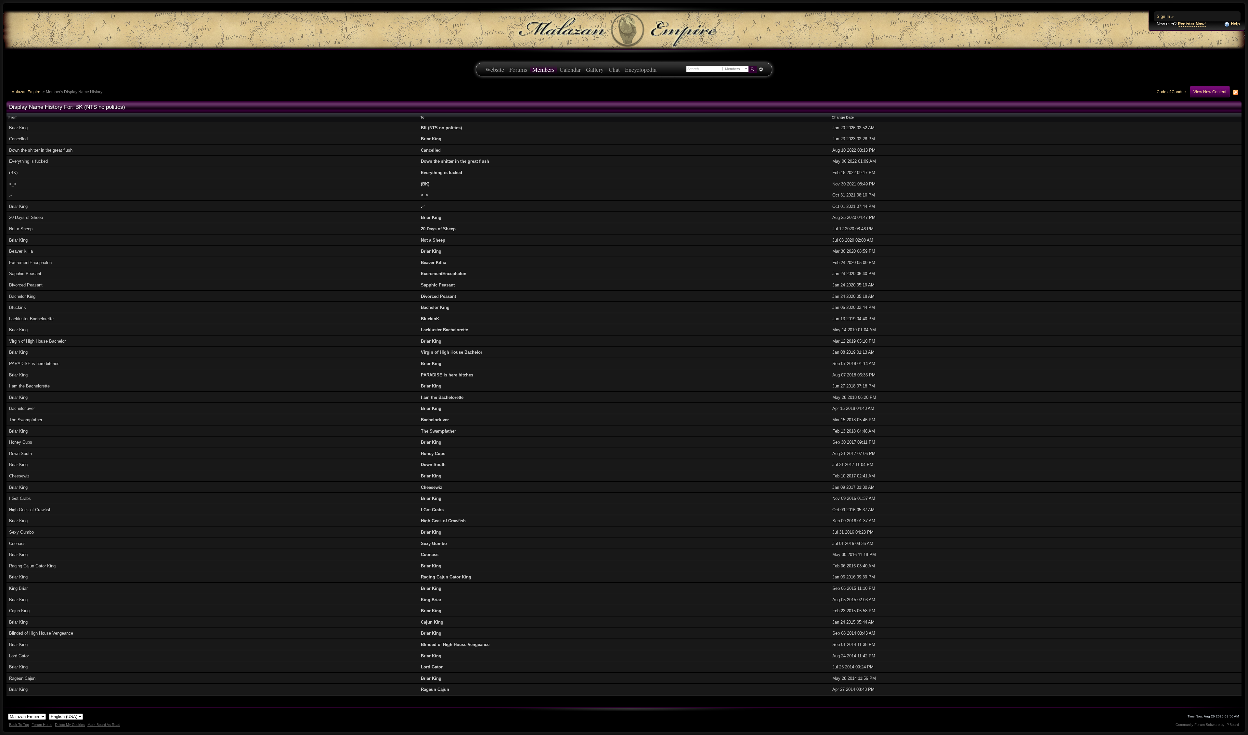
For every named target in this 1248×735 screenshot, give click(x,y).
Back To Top (19, 725)
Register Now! (1192, 23)
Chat (614, 69)
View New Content (1209, 92)
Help (1234, 23)
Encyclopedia (640, 69)
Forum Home (42, 725)
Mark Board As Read (103, 725)
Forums (518, 69)
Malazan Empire (25, 92)
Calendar (570, 69)
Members (543, 69)
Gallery (595, 69)
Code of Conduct (1172, 92)
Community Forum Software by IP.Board (1207, 725)
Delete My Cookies (70, 725)
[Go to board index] (624, 29)
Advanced (761, 69)
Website (494, 69)
